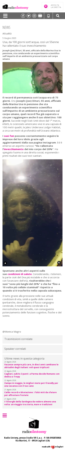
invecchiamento (14, 149)
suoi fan (8, 135)
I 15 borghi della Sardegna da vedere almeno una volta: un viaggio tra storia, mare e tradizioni (30, 403)
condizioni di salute (20, 274)
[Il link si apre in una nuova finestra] (23, 16)
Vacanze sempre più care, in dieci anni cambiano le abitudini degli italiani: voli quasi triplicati (31, 366)
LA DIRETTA (56, 6)
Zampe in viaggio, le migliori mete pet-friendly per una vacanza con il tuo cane (31, 384)
